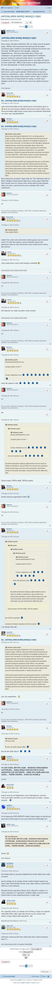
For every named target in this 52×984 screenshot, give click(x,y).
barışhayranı (14, 19)
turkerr (9, 252)
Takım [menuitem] (44, 976)
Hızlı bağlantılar (8, 8)
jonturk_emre (11, 30)
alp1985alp (9, 863)
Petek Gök (10, 93)
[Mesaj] (2, 40)
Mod (20, 19)
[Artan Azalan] (26, 955)
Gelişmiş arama (30, 22)
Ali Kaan (9, 118)
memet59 (9, 632)
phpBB (19, 980)
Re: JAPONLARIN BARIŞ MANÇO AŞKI (18, 101)
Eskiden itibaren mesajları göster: (20, 949)
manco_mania (11, 900)
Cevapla (5, 22)
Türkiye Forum (35, 982)
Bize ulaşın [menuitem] (36, 976)
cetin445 (9, 756)
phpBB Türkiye (25, 982)
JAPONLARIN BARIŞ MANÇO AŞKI (21, 16)
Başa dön (50, 90)
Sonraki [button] (31, 26)
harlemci (9, 193)
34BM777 (9, 805)
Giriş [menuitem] (49, 8)
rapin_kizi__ (10, 925)
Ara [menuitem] (50, 12)
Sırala (21, 952)
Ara (27, 22)
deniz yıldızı (10, 784)
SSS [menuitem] (17, 8)
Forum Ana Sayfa (9, 976)
